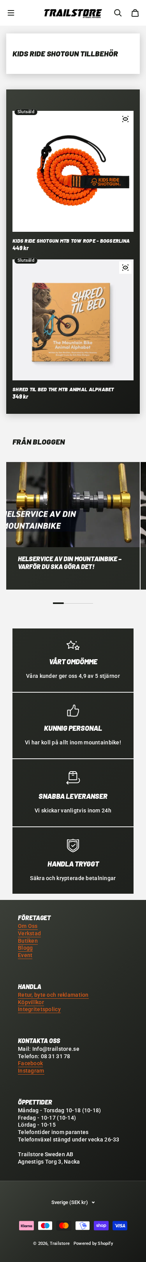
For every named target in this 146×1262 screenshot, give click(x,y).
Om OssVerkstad (29, 930)
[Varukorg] (135, 13)
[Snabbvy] (125, 119)
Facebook (30, 1063)
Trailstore (60, 1243)
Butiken (28, 941)
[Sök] (118, 13)
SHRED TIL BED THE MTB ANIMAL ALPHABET (63, 389)
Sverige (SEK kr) (69, 1202)
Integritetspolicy (39, 1009)
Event (25, 955)
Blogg (25, 948)
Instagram (31, 1071)
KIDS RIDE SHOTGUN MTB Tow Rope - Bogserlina (71, 241)
